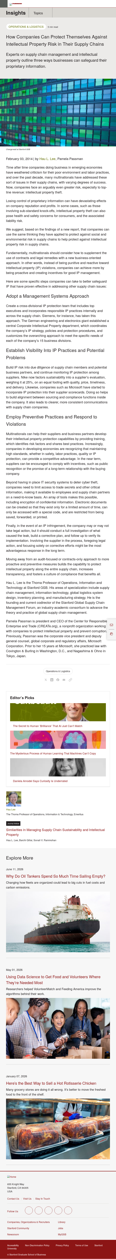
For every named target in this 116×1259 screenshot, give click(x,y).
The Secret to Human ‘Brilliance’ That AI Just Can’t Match (47, 726)
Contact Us (13, 1198)
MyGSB (63, 1234)
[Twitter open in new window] (29, 1210)
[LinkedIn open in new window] (68, 1210)
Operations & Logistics (26, 27)
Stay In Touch (42, 1198)
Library (61, 1222)
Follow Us (12, 1211)
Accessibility (14, 1245)
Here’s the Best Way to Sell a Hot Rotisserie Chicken (51, 1083)
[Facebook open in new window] (39, 1210)
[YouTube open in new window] (58, 1210)
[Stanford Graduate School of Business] (17, 4)
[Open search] (112, 3)
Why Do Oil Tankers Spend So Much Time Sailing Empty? (55, 876)
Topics (38, 13)
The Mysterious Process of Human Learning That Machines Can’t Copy (53, 753)
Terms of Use (82, 1245)
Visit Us (27, 1198)
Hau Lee (10, 809)
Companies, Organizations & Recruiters (28, 1222)
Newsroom (13, 1234)
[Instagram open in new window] (48, 1210)
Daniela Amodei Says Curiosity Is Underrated (40, 781)
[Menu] (4, 4)
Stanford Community (18, 1228)
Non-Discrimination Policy (38, 1245)
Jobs (60, 1228)
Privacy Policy (63, 1245)
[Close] (105, 629)
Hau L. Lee (47, 158)
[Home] (11, 1176)
